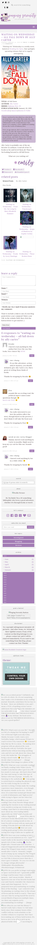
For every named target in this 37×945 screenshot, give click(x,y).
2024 (5, 575)
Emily (25, 42)
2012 (5, 602)
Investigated (18, 538)
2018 (5, 589)
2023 (5, 577)
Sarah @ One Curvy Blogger (20, 437)
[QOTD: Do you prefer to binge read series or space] (18, 886)
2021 (5, 582)
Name (4, 288)
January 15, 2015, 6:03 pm (10, 451)
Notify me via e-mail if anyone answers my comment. (18, 308)
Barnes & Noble (24, 111)
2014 (5, 597)
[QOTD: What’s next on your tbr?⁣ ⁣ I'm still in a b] (18, 746)
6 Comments (8, 43)
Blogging (18, 541)
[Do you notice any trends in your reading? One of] (18, 816)
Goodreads (5, 111)
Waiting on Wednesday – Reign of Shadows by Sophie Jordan (26, 230)
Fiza (10, 390)
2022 (5, 580)
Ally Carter (14, 104)
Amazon (14, 111)
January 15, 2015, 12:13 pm (10, 404)
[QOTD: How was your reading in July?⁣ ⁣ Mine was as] (18, 851)
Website (4, 300)
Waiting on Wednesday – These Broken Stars (26, 254)
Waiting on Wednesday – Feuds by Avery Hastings (10, 254)
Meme (32, 42)
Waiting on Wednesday (15, 260)
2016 (5, 593)
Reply (31, 355)
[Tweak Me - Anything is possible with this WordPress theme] (16, 673)
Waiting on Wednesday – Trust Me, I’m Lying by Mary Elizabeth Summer (10, 209)
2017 (5, 591)
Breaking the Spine (16, 49)
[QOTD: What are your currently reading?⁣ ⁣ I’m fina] (18, 781)
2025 (5, 573)
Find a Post (5, 325)
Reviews (18, 545)
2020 (5, 584)
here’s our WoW (9, 400)
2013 (5, 600)
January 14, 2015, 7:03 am (10, 355)
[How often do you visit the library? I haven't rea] (18, 921)
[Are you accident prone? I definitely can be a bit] (18, 711)
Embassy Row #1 (14, 106)
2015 (5, 595)
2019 (5, 586)
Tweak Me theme (19, 944)
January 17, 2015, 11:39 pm (11, 427)
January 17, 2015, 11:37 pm (11, 380)
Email (4, 294)
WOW (23, 351)
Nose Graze (31, 944)
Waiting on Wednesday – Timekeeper (27, 206)
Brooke (11, 344)
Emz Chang (14, 360)
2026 (5, 556)
